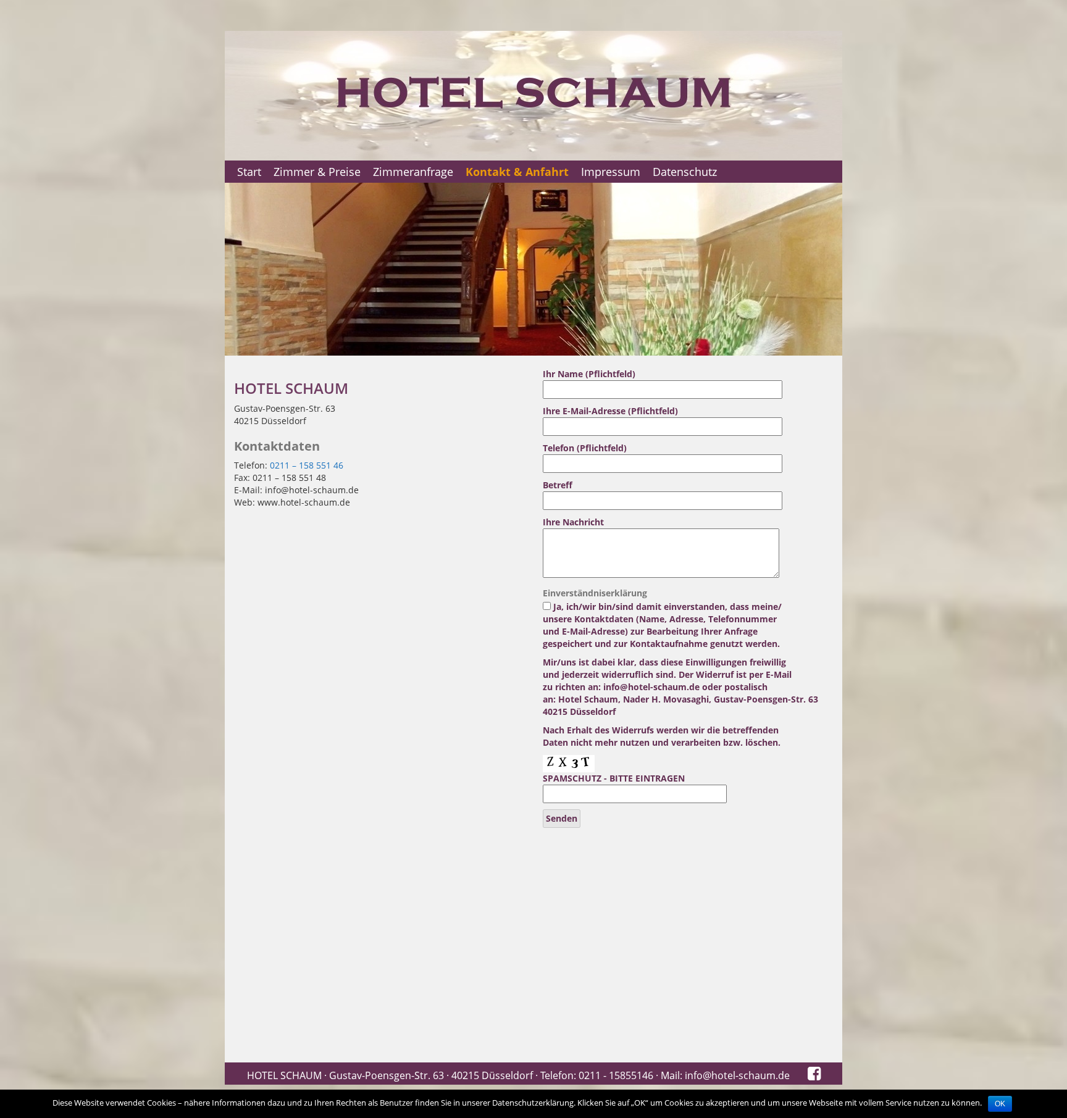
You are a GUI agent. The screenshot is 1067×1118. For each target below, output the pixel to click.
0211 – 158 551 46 (306, 465)
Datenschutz (685, 171)
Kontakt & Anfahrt (517, 171)
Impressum (610, 171)
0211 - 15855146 (616, 1075)
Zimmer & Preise (317, 171)
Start (249, 171)
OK (1000, 1103)
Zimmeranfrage (413, 171)
